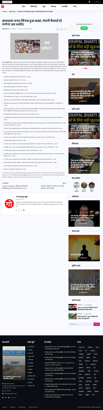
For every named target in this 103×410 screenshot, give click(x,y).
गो (86, 364)
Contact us (12, 407)
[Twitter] (19, 210)
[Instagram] (22, 210)
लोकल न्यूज (12, 12)
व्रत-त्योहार (30, 363)
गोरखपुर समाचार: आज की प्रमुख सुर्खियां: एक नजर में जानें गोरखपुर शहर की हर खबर (60, 353)
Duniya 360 (31, 386)
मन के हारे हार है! (77, 255)
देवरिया (89, 371)
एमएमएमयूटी (81, 354)
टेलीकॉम (30, 373)
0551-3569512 (7, 391)
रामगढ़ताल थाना (88, 381)
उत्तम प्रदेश (93, 350)
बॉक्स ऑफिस (81, 377)
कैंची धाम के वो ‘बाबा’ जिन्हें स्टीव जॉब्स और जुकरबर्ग (88, 317)
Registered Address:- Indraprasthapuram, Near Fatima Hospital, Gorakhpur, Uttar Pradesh (13, 386)
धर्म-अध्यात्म (31, 347)
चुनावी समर (81, 367)
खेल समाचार (87, 360)
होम (23, 7)
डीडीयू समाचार (81, 371)
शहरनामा (80, 388)
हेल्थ (93, 394)
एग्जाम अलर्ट (31, 356)
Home (4, 12)
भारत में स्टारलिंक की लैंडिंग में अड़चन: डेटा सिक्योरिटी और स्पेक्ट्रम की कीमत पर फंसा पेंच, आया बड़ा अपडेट (82, 94)
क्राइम (80, 360)
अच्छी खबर (90, 347)
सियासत (80, 394)
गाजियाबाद (81, 364)
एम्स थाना (95, 354)
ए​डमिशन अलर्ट (31, 376)
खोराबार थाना (95, 360)
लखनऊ (80, 384)
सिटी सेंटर (33, 7)
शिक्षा (94, 388)
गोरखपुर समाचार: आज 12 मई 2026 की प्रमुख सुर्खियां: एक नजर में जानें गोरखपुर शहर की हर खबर (60, 348)
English (30, 382)
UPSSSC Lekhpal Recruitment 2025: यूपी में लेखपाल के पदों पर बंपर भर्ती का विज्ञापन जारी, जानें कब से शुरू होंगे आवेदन (83, 129)
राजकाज (80, 381)
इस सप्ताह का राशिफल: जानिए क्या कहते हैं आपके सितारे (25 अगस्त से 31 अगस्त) (82, 218)
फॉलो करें (84, 28)
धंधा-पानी (30, 366)
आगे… (75, 7)
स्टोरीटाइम (30, 360)
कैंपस (94, 357)
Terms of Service (33, 407)
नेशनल (53, 7)
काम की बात (81, 357)
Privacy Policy (22, 407)
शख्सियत (95, 384)
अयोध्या (97, 347)
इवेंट (86, 350)
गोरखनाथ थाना (93, 364)
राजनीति (64, 7)
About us (4, 407)
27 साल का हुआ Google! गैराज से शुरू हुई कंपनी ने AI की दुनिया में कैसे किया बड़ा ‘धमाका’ (83, 287)
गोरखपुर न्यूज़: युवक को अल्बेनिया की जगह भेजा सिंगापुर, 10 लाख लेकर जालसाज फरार (60, 391)
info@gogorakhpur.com (10, 393)
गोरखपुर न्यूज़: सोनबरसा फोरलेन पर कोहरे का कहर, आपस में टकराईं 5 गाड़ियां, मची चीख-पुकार (59, 396)
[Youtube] (24, 210)
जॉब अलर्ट (30, 353)
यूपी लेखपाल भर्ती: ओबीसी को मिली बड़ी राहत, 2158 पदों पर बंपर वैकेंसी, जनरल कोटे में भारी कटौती (83, 55)
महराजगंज (89, 377)
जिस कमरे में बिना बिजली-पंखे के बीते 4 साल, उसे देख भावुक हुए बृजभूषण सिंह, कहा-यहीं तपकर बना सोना (82, 164)
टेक (94, 367)
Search (96, 324)
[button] (81, 68)
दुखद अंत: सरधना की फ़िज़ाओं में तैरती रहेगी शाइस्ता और (87, 309)
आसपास (80, 350)
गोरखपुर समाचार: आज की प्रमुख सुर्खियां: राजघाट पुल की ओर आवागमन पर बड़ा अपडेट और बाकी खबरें (59, 369)
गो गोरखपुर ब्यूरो (13, 29)
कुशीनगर (88, 357)
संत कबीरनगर (81, 391)
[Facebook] (17, 210)
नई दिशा (30, 369)
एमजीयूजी (88, 354)
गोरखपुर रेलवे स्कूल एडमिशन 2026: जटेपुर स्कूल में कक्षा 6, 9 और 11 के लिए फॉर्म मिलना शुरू (60, 385)
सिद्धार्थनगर (97, 391)
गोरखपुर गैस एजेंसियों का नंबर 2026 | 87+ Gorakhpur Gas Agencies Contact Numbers (59, 364)
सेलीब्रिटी (87, 394)
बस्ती (95, 374)
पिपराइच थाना (87, 374)
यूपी (44, 7)
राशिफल (30, 350)
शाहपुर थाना (88, 388)
